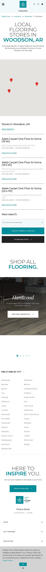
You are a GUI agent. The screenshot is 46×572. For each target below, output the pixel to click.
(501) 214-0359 (7, 200)
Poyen (26, 419)
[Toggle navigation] (3, 4)
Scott (26, 427)
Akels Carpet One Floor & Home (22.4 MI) (21, 189)
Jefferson (5, 402)
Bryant (4, 389)
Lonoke (4, 410)
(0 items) (42, 4)
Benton (27, 384)
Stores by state (21, 239)
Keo (25, 402)
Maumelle (5, 414)
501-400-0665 (7, 148)
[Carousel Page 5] (29, 355)
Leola (3, 406)
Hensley (4, 397)
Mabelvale (28, 410)
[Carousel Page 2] (20, 355)
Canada (29, 513)
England (27, 393)
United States (19, 513)
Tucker (27, 436)
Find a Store (23, 11)
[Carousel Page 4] (26, 355)
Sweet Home (7, 436)
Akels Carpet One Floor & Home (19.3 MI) (21, 163)
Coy (3, 393)
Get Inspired (9, 532)
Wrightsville (6, 449)
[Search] (42, 222)
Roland (4, 427)
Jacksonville (29, 397)
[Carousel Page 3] (23, 355)
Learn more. (8, 560)
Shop (5, 522)
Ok (23, 564)
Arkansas (28, 16)
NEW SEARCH (8, 129)
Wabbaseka (6, 440)
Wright (27, 444)
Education (8, 541)
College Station (30, 389)
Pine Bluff (5, 419)
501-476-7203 (7, 174)
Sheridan (5, 432)
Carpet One (5, 16)
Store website (22, 148)
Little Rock (28, 406)
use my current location (23, 231)
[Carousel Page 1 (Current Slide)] (17, 356)
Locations (17, 16)
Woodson (5, 444)
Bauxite (4, 384)
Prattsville (5, 423)
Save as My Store (9, 153)
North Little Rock (31, 414)
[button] (34, 4)
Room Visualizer (21, 489)
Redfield (27, 423)
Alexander (5, 380)
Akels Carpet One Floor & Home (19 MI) (21, 140)
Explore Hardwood (21, 314)
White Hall (28, 440)
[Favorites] (38, 4)
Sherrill (27, 432)
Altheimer (28, 380)
